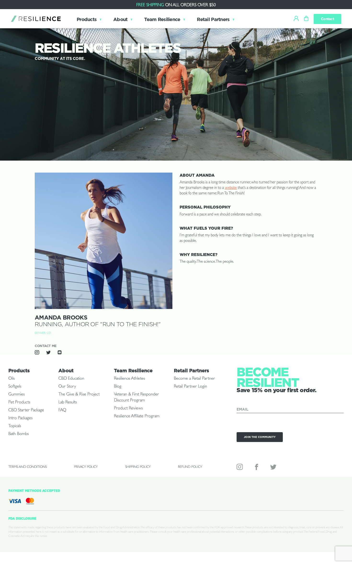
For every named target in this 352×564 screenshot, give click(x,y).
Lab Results (67, 403)
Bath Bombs (18, 434)
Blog (117, 387)
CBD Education (71, 379)
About (120, 19)
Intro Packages (20, 418)
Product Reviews (128, 409)
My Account (296, 17)
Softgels (14, 387)
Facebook (257, 468)
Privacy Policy (86, 467)
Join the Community (260, 437)
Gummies (16, 395)
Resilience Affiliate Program (136, 416)
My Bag (306, 17)
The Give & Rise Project (79, 395)
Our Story (67, 387)
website (231, 188)
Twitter (273, 468)
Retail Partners (213, 19)
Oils (11, 379)
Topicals (14, 426)
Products (87, 19)
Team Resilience (162, 19)
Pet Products (19, 403)
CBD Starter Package (26, 410)
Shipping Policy (138, 467)
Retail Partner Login (190, 387)
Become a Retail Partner (194, 379)
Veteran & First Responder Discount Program (136, 398)
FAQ (62, 410)
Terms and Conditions (27, 467)
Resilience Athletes (129, 379)
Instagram (240, 468)
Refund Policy (190, 467)
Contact (327, 19)
